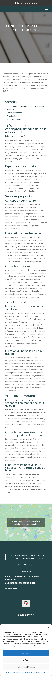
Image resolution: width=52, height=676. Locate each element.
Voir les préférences (26, 667)
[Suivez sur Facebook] (26, 593)
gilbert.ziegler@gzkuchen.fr (20, 583)
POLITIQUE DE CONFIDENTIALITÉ (33, 672)
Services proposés (14, 113)
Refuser (26, 660)
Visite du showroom (15, 119)
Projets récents (13, 116)
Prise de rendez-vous (26, 3)
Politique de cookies (13, 672)
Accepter (26, 653)
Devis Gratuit (26, 615)
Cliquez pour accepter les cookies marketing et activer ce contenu (26, 522)
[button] (48, 627)
